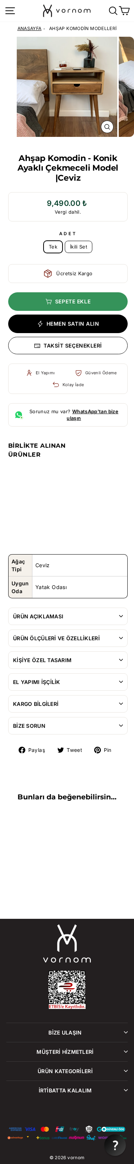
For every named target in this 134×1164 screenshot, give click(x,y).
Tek (53, 247)
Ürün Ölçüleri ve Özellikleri (56, 638)
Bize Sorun (29, 726)
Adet (68, 233)
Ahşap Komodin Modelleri (83, 28)
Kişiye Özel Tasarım (42, 660)
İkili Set (78, 247)
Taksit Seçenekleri (73, 345)
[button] (115, 1145)
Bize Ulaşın (65, 1032)
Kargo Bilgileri (35, 704)
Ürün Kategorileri (65, 1071)
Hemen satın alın (73, 323)
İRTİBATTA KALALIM (65, 1090)
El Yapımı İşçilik (36, 682)
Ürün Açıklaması (38, 616)
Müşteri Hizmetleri (64, 1052)
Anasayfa (29, 28)
